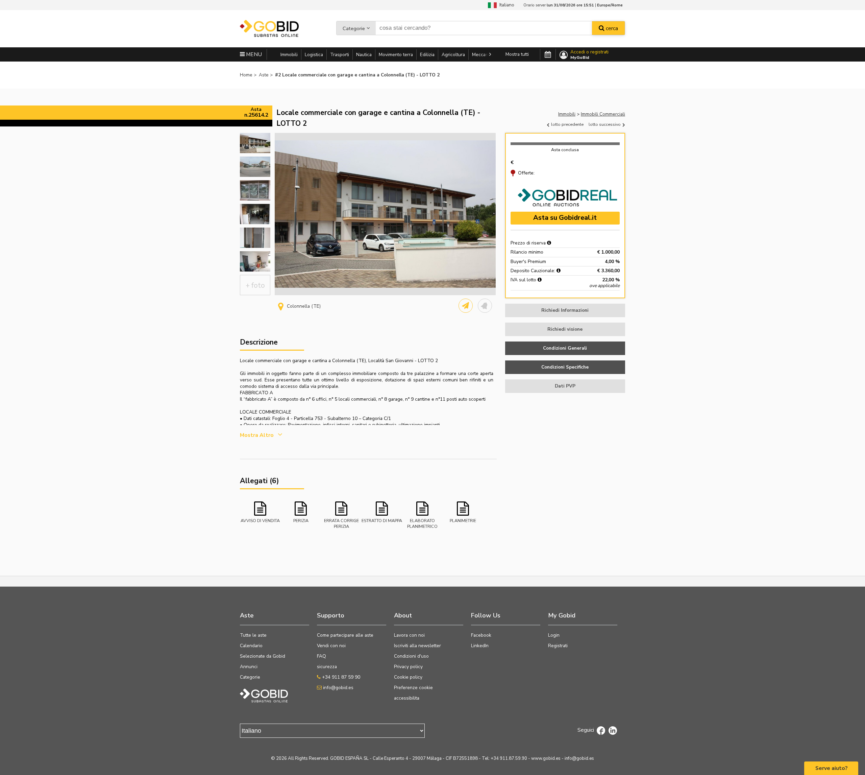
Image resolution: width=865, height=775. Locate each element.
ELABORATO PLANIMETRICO (422, 523)
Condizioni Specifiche (565, 367)
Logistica (314, 54)
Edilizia (427, 54)
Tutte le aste (253, 635)
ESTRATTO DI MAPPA (382, 520)
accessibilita (406, 698)
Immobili (289, 54)
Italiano (505, 5)
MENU (253, 54)
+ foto (255, 285)
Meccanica (483, 54)
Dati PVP (565, 386)
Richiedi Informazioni (565, 310)
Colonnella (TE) (304, 306)
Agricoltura (453, 54)
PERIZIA (300, 520)
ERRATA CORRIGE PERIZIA (341, 523)
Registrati (558, 645)
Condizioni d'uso (411, 656)
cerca (611, 28)
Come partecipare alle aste (345, 635)
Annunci (248, 666)
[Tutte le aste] (547, 54)
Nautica (364, 54)
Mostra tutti (517, 54)
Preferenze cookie (413, 687)
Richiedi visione (565, 329)
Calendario (251, 645)
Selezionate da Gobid (262, 656)
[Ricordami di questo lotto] (485, 306)
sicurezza (327, 666)
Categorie (354, 28)
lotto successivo (605, 124)
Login (554, 635)
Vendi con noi (331, 645)
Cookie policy (408, 677)
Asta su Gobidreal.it (565, 217)
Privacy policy (408, 666)
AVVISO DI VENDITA (260, 520)
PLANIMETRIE (463, 520)
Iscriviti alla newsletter (417, 645)
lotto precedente (567, 124)
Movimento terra (396, 54)
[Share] (466, 306)
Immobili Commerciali (603, 114)
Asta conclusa (565, 149)
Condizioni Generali (565, 348)
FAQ (321, 656)
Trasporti (339, 54)
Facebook (481, 635)
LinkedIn (480, 645)
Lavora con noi (409, 635)
